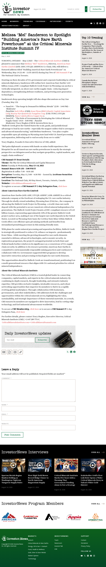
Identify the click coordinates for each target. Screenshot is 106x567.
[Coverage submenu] (46, 21)
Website (5, 424)
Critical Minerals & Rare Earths (13, 53)
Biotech (30, 540)
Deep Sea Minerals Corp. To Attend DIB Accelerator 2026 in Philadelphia (93, 198)
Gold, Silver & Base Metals (37, 552)
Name (5, 405)
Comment (6, 378)
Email (5, 414)
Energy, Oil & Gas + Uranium (37, 546)
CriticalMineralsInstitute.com (15, 322)
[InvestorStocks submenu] (19, 25)
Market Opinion (33, 556)
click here (62, 186)
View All (86, 97)
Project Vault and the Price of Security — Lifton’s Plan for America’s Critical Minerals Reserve (92, 67)
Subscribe (97, 9)
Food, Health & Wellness (36, 549)
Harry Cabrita (21, 116)
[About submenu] (30, 25)
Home (4, 21)
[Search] (86, 9)
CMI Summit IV (63, 72)
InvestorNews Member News (90, 134)
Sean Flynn (36, 111)
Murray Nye (16, 113)
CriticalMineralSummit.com (23, 183)
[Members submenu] (19, 21)
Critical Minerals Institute (50, 61)
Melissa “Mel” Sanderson (36, 64)
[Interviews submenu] (62, 21)
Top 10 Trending (92, 38)
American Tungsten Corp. (34, 113)
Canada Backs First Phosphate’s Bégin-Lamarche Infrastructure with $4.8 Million (92, 83)
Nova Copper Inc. (35, 116)
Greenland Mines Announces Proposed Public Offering (90, 142)
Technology (32, 559)
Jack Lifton (20, 111)
